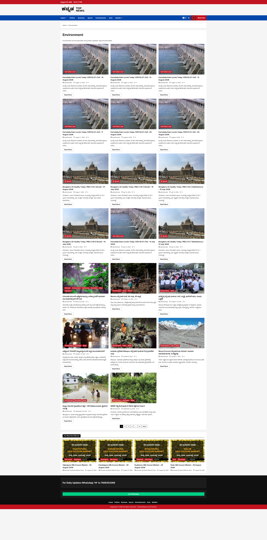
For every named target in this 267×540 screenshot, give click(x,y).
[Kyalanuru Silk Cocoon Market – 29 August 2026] (151, 451)
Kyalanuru (140, 459)
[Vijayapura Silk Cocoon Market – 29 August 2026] (79, 451)
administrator (68, 82)
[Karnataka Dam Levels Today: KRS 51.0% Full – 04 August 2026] (181, 114)
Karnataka (94, 288)
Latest (62, 18)
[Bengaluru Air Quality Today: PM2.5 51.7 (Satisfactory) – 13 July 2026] (181, 223)
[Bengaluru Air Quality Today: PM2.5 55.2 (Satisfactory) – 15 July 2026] (181, 168)
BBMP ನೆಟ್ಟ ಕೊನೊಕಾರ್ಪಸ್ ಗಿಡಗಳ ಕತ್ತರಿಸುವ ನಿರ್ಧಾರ (128, 406)
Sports (90, 18)
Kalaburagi (85, 288)
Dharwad (67, 288)
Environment (76, 288)
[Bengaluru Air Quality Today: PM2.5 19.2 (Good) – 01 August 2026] (85, 168)
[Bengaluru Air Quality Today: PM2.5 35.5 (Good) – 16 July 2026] (133, 168)
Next (144, 426)
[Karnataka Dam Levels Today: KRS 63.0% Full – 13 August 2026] (133, 59)
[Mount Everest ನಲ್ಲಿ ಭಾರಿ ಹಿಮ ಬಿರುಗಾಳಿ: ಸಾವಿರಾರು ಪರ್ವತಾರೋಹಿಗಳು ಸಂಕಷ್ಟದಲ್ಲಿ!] (181, 333)
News (100, 288)
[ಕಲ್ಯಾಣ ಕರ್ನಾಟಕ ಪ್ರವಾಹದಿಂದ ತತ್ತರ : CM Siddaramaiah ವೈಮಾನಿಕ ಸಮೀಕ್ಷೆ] (85, 388)
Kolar (174, 459)
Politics (72, 18)
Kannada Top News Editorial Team (74, 470)
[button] (188, 18)
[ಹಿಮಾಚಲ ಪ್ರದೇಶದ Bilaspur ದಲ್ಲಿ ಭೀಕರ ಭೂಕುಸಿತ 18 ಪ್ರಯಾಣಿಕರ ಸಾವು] (133, 333)
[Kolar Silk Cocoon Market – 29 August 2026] (187, 451)
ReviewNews (142, 507)
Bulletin (118, 18)
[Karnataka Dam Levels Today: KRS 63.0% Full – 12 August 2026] (181, 59)
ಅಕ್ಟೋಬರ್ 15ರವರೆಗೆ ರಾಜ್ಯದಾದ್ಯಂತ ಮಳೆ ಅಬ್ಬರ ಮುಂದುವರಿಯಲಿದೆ (84, 351)
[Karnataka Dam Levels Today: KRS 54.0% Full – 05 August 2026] (133, 114)
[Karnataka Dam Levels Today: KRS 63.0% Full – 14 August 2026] (85, 59)
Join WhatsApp (133, 494)
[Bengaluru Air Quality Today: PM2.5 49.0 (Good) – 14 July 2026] (85, 223)
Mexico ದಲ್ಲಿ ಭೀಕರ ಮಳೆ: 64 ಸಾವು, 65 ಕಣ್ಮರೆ (126, 296)
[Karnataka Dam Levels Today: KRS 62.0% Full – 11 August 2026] (85, 114)
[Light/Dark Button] (184, 18)
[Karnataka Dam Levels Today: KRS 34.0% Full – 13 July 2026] (133, 223)
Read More (69, 95)
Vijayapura (68, 291)
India (124, 345)
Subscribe (201, 18)
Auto (110, 18)
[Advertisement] (62, 524)
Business (81, 18)
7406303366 (108, 482)
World (130, 291)
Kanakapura (104, 459)
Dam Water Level (70, 72)
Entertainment (101, 18)
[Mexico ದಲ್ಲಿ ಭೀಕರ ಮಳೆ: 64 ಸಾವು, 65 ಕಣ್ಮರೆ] (133, 278)
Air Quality (68, 181)
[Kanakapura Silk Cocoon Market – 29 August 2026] (115, 451)
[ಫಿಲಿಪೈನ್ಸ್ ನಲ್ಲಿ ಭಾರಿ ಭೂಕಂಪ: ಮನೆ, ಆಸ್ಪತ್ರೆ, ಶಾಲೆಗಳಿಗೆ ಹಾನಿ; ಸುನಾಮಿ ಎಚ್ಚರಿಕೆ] (181, 278)
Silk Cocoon (68, 459)
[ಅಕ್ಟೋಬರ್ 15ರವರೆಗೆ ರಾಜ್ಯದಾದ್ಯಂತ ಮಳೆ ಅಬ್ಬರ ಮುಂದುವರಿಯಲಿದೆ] (85, 333)
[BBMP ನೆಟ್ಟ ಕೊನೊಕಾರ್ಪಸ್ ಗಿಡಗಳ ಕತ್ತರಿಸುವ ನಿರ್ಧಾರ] (133, 388)
